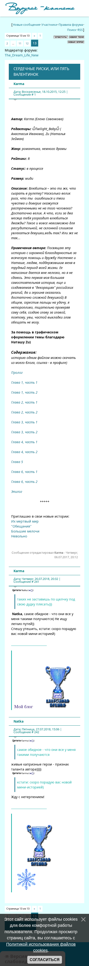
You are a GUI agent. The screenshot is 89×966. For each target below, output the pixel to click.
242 (36, 732)
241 (36, 582)
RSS (80, 30)
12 (27, 43)
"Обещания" (21, 526)
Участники (49, 25)
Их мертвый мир (25, 521)
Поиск (71, 30)
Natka (18, 721)
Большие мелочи (25, 531)
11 (20, 43)
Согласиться (45, 960)
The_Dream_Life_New (21, 55)
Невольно (19, 536)
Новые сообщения (26, 25)
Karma (19, 83)
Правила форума (71, 25)
